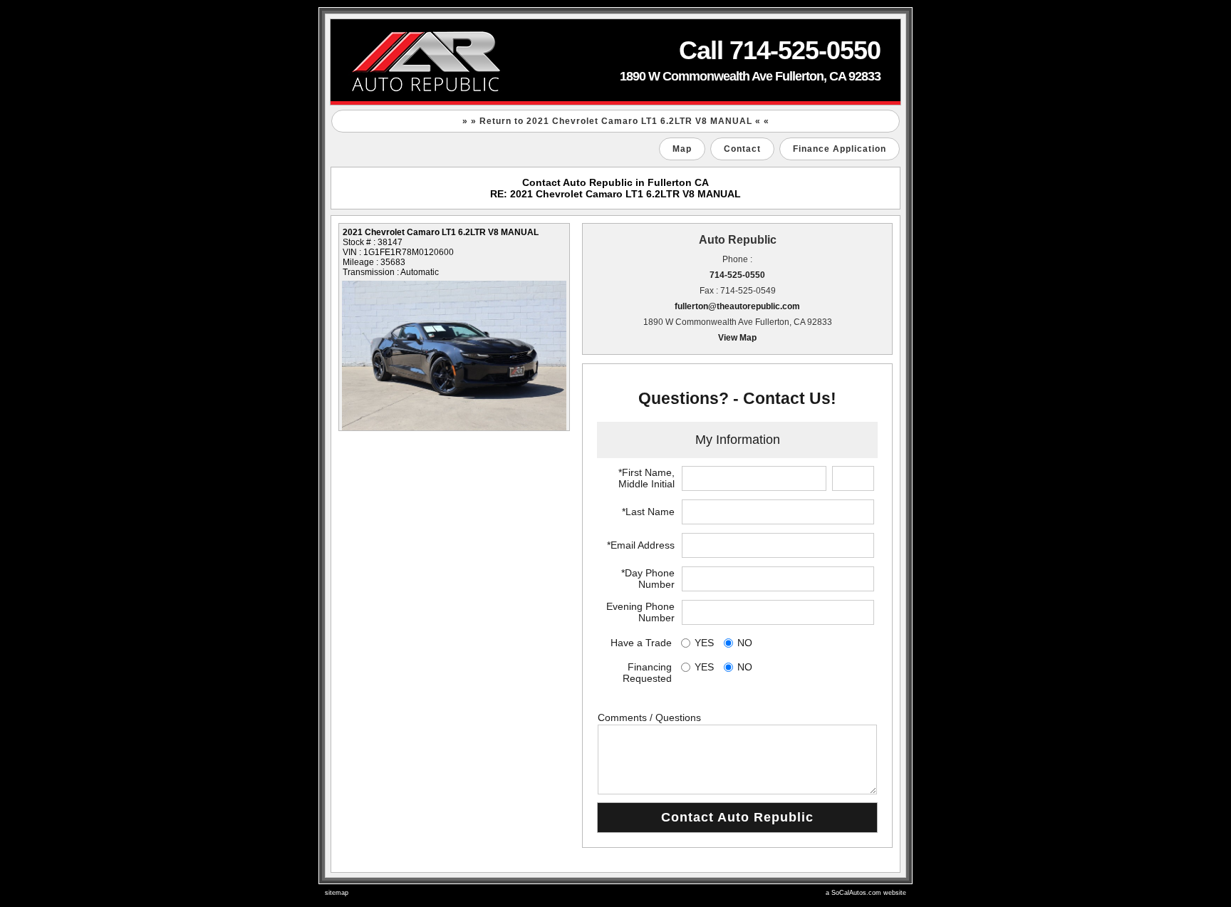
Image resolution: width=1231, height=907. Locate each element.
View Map (737, 338)
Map (682, 149)
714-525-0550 (737, 275)
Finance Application (839, 149)
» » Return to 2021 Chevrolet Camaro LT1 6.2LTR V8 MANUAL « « (615, 121)
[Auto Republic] (615, 62)
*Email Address (641, 545)
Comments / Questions (649, 717)
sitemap (336, 892)
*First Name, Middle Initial (646, 478)
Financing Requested (647, 672)
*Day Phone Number (648, 578)
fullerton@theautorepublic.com (737, 306)
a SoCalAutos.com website (866, 892)
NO (744, 642)
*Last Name (648, 511)
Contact (742, 149)
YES (704, 642)
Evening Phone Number (640, 612)
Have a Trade (641, 642)
